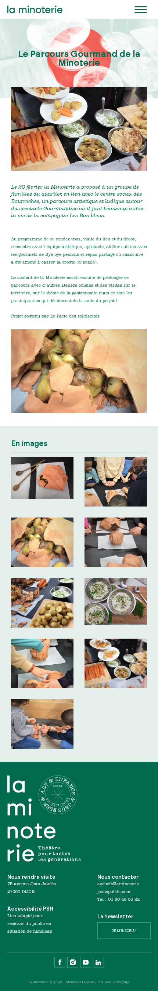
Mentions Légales (80, 982)
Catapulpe (122, 982)
